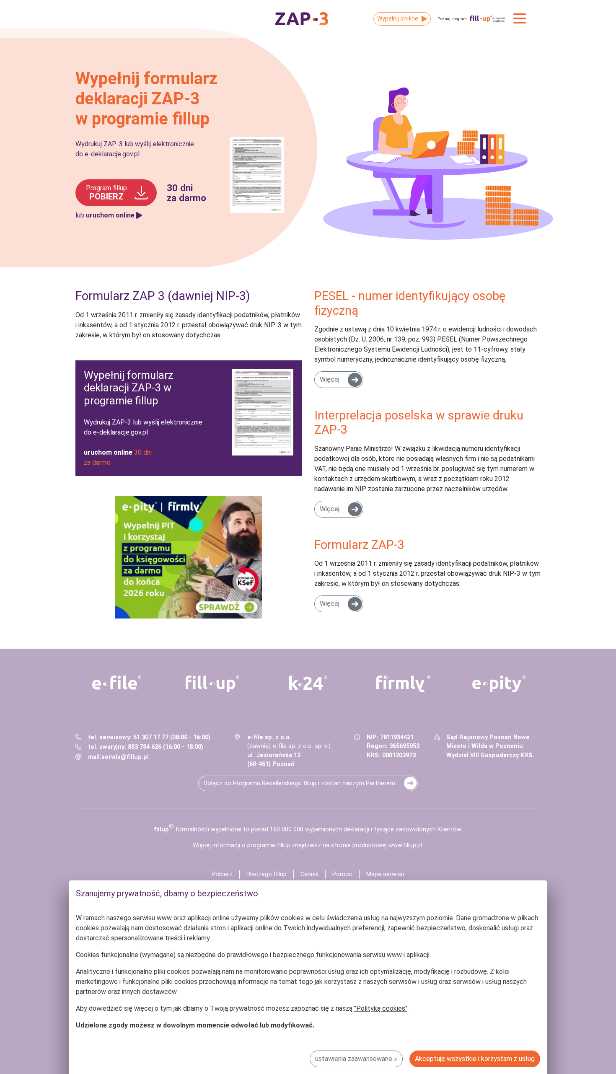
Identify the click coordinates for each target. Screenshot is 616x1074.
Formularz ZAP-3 (359, 545)
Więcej (329, 379)
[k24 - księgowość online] (308, 682)
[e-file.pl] (116, 682)
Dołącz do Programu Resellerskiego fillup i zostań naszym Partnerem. (300, 783)
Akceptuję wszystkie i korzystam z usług (475, 1059)
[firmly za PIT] (188, 557)
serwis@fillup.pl (125, 757)
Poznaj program (452, 18)
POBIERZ (106, 193)
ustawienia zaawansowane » (356, 1059)
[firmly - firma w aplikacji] (403, 683)
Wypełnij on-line (397, 18)
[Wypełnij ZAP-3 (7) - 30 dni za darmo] (188, 418)
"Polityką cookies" (380, 1008)
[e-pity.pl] (499, 683)
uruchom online (110, 215)
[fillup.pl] (212, 683)
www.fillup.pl (405, 845)
